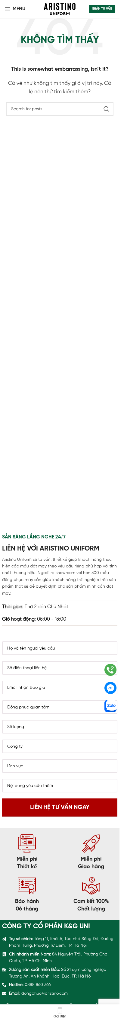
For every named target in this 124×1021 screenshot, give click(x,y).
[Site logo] (59, 8)
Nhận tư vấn (102, 9)
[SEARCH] (106, 109)
